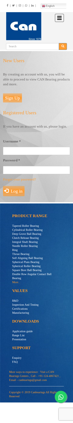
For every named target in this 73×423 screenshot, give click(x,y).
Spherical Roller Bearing (26, 266)
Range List (18, 335)
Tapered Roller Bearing (25, 225)
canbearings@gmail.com (33, 380)
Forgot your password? (19, 179)
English (50, 5)
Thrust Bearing (20, 254)
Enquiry (16, 357)
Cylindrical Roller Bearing (27, 229)
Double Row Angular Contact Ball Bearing (32, 276)
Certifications (20, 308)
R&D (15, 300)
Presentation (19, 339)
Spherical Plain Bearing (25, 262)
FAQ (15, 361)
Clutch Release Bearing (25, 237)
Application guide (22, 331)
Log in (16, 191)
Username (12, 141)
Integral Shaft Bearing (25, 241)
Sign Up (12, 97)
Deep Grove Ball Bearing (26, 233)
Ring (15, 250)
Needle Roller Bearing (25, 246)
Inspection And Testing (25, 304)
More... (16, 282)
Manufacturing (20, 312)
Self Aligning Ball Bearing (27, 258)
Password (11, 160)
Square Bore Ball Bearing (27, 270)
